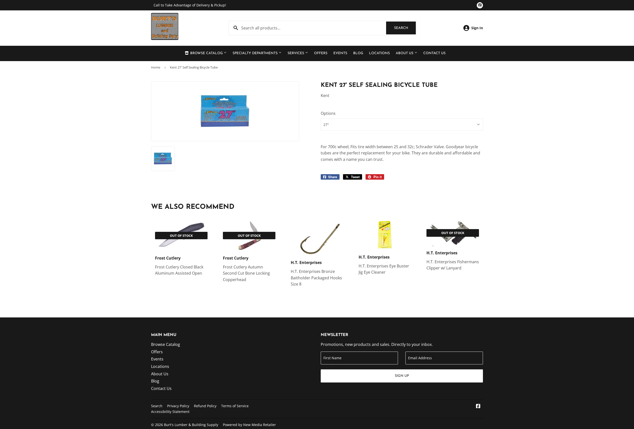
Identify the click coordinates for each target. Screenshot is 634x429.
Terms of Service (235, 406)
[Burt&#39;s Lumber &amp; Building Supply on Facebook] (478, 406)
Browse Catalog (206, 53)
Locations (379, 53)
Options (328, 113)
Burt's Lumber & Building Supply (191, 424)
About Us (405, 53)
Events (340, 53)
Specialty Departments (256, 53)
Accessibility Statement (170, 411)
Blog (358, 53)
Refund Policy (205, 406)
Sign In (477, 27)
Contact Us (434, 53)
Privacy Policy (178, 406)
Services (296, 53)
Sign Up (402, 376)
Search (405, 28)
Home (155, 67)
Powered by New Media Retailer (249, 424)
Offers (320, 53)
